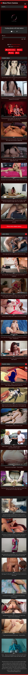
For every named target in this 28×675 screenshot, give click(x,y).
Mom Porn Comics (10, 3)
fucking (11, 52)
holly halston (16, 46)
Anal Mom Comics (11, 49)
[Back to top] (24, 671)
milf (17, 52)
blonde (20, 49)
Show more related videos (14, 226)
